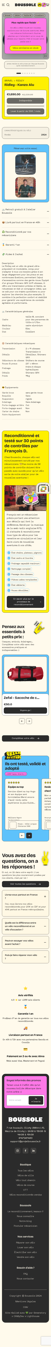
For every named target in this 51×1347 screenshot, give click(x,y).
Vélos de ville (25, 1175)
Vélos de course (25, 1185)
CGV (25, 1307)
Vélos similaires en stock (26, 48)
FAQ (26, 1274)
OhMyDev (19, 1316)
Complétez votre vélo (23, 738)
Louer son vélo (25, 1247)
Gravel (8, 81)
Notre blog (25, 1221)
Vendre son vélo (25, 1257)
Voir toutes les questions (23, 884)
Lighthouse (33, 1316)
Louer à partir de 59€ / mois (25, 111)
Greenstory (40, 1313)
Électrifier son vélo (25, 1252)
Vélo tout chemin (25, 1180)
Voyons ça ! (25, 710)
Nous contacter (25, 1279)
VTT (25, 1190)
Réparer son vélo (25, 1243)
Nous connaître (25, 1216)
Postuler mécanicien (25, 1226)
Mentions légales (25, 1302)
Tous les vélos (26, 1171)
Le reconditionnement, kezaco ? (25, 1211)
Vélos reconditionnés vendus (25, 1195)
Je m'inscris (35, 1100)
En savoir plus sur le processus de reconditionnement (23, 602)
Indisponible (25, 101)
